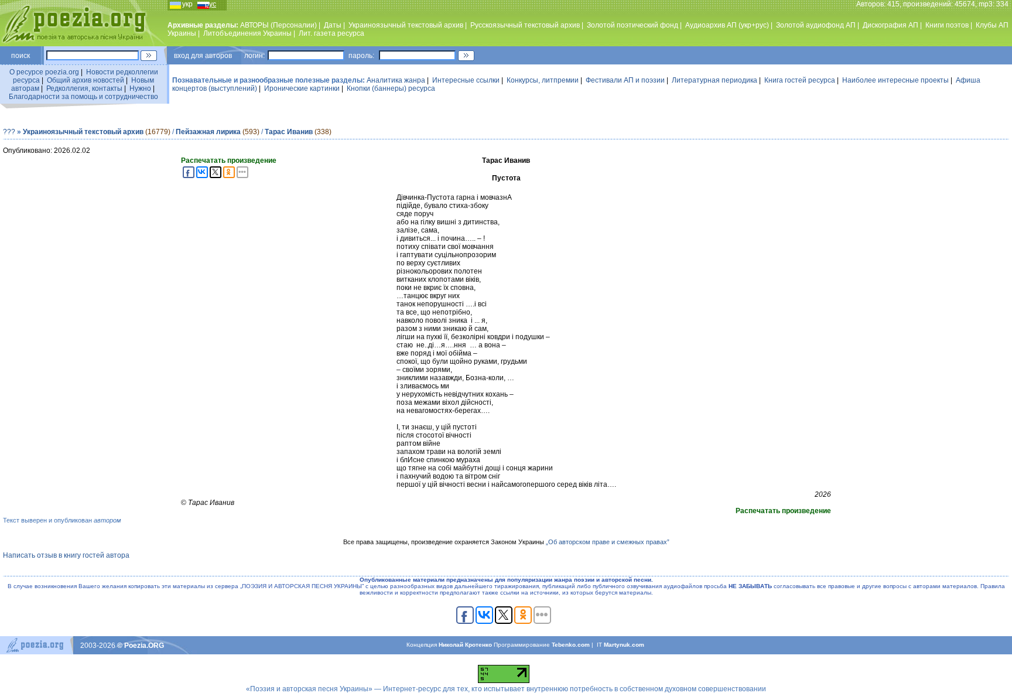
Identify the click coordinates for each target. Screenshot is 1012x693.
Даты (332, 25)
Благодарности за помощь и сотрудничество (83, 97)
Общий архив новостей (85, 80)
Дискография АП (890, 25)
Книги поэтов (947, 25)
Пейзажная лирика (208, 132)
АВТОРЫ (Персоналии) (278, 25)
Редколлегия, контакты (84, 88)
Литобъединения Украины (247, 33)
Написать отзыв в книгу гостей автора (66, 555)
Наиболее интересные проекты (895, 80)
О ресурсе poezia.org (44, 72)
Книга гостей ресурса (799, 80)
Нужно (140, 88)
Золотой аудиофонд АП (816, 25)
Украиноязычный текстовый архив (405, 25)
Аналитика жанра (396, 80)
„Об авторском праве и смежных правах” (607, 541)
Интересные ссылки (466, 80)
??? (9, 132)
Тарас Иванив (289, 132)
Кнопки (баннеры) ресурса (391, 88)
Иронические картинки (302, 88)
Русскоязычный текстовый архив (525, 25)
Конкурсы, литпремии (543, 80)
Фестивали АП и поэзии (625, 80)
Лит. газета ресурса (331, 33)
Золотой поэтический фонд (632, 25)
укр (187, 4)
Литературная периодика (714, 80)
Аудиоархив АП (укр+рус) (727, 25)
